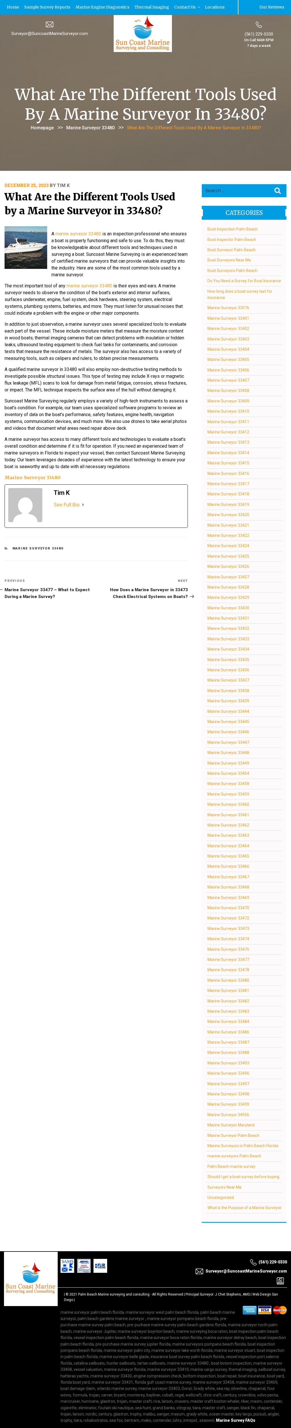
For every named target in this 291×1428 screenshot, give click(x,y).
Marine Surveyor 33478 (228, 969)
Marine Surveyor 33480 (90, 127)
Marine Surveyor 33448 (228, 752)
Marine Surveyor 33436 (228, 669)
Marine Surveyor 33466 (228, 866)
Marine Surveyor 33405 (228, 359)
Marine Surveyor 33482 (228, 1000)
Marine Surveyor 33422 (228, 535)
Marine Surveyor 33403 (228, 338)
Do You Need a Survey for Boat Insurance (244, 280)
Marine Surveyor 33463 (228, 835)
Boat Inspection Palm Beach (232, 229)
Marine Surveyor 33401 (228, 318)
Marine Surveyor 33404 (228, 349)
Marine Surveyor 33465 (228, 856)
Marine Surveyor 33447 (228, 742)
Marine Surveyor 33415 (228, 462)
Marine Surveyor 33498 (228, 1093)
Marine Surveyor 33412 (228, 431)
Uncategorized (220, 1197)
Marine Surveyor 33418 (228, 493)
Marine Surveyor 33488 (228, 1052)
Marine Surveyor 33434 (228, 649)
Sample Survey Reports (43, 7)
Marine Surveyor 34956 (228, 1114)
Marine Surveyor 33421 (228, 524)
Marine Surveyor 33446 (228, 731)
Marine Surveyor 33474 (228, 938)
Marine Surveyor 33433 (228, 638)
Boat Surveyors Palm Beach (232, 270)
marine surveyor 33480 (78, 233)
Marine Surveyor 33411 (228, 421)
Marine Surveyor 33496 (228, 1073)
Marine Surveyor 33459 (228, 793)
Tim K (63, 185)
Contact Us (171, 7)
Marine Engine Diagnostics (94, 7)
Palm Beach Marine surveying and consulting (113, 1294)
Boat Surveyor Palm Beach (231, 249)
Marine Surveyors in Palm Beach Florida (242, 1145)
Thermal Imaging (140, 7)
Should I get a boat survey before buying (243, 1176)
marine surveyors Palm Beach (234, 1155)
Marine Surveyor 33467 (228, 876)
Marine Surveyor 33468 (228, 887)
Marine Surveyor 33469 (228, 897)
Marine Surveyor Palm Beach (233, 1135)
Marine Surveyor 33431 (228, 618)
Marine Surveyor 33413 (228, 442)
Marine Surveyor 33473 (228, 928)
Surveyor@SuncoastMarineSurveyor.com (49, 33)
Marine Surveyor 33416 (228, 473)
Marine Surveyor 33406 (228, 369)
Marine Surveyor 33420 (228, 514)
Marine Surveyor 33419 (228, 504)
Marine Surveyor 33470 (228, 907)
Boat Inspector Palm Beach (231, 239)
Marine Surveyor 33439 (228, 700)
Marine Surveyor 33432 (228, 628)
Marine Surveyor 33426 (228, 566)
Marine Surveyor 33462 (228, 825)
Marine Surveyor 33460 (228, 804)
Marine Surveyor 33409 (228, 400)
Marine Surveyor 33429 (228, 597)
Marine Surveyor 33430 (228, 607)
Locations (198, 7)
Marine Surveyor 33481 (228, 990)
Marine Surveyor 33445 (228, 721)
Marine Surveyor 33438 (228, 690)
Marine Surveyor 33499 (228, 1104)
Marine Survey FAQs (235, 1420)
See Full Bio (67, 504)
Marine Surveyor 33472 (228, 918)
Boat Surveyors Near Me (229, 260)
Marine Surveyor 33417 (228, 483)
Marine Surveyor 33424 (228, 545)
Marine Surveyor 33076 (228, 307)
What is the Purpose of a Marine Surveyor (244, 1207)
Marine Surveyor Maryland (231, 1124)
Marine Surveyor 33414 (228, 452)
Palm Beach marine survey (231, 1166)
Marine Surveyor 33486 (228, 1031)
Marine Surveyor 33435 (228, 659)
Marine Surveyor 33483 (228, 1011)
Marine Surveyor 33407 (228, 380)
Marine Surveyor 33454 (228, 773)
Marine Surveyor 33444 (228, 711)
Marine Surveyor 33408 (228, 390)
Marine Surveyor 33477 (228, 959)
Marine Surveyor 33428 (228, 587)
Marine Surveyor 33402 (228, 328)
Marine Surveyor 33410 (228, 411)
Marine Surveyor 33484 (228, 1021)
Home (12, 7)
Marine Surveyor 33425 (228, 555)
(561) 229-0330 (259, 33)
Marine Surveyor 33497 (228, 1083)
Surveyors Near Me (224, 1186)
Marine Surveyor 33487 (228, 1042)
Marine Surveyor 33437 (228, 680)
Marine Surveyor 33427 (228, 576)
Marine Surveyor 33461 (228, 814)
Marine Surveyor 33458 (228, 783)
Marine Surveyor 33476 (228, 949)
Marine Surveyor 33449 (228, 762)
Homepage (42, 127)
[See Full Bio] (83, 504)
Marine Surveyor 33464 (228, 845)
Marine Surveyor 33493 (228, 1062)
